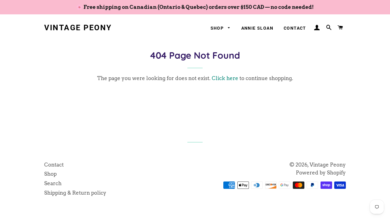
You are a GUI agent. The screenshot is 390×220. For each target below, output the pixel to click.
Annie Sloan (257, 28)
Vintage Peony (78, 27)
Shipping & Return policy (75, 193)
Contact (295, 28)
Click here (225, 78)
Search (53, 183)
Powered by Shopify (321, 173)
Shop (218, 28)
